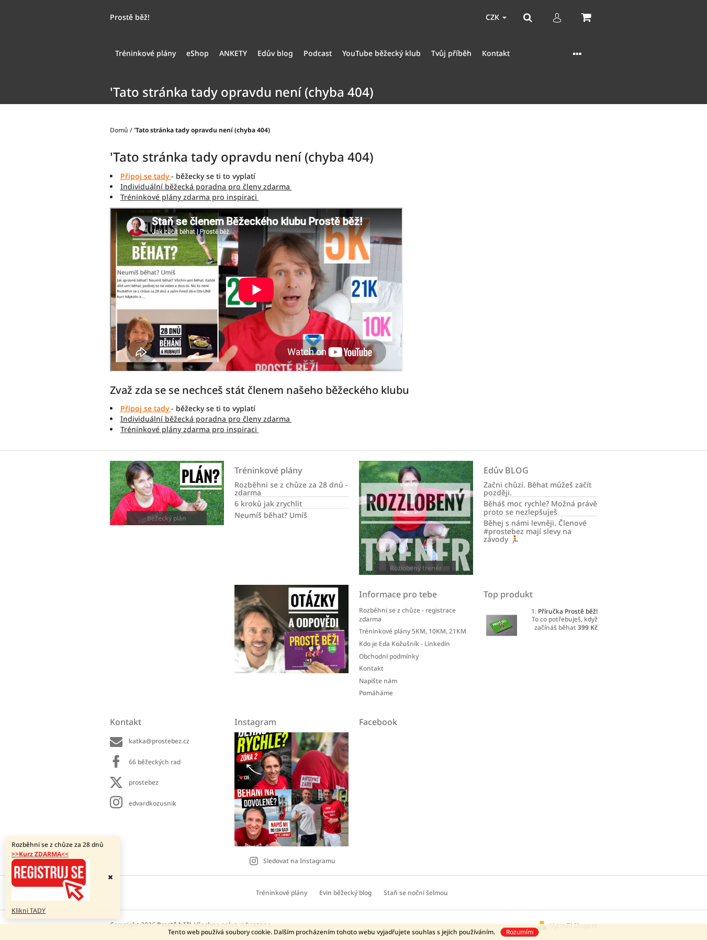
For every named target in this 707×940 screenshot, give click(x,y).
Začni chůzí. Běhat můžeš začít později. (537, 489)
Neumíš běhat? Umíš (270, 515)
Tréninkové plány (281, 892)
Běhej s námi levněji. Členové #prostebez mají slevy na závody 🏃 (535, 531)
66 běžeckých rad (155, 761)
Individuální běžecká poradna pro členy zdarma (206, 186)
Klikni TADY (29, 910)
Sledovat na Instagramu (299, 860)
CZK (493, 17)
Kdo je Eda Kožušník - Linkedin (404, 643)
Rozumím (519, 931)
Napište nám (378, 680)
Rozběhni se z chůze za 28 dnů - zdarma (291, 489)
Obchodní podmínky (389, 656)
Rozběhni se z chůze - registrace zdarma (407, 615)
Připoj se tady (145, 176)
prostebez (144, 782)
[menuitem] (145, 53)
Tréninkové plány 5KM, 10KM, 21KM (412, 631)
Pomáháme (376, 692)
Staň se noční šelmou (416, 892)
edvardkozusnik (152, 803)
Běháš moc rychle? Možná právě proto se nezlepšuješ (540, 508)
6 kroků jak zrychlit (268, 503)
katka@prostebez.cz (159, 741)
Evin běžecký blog (345, 892)
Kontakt (371, 668)
